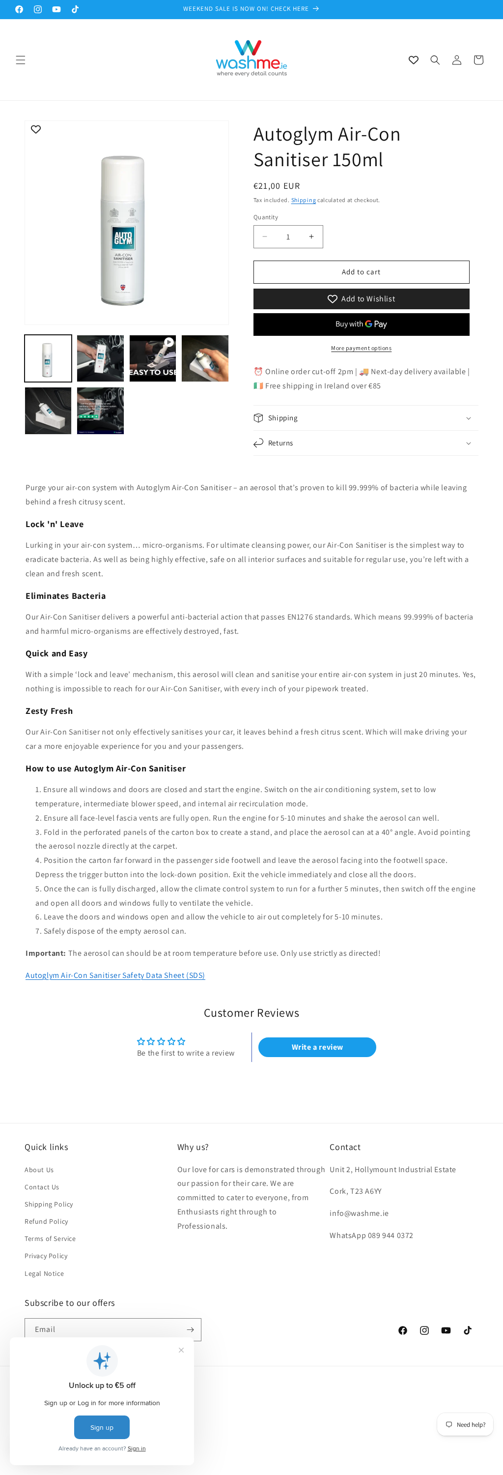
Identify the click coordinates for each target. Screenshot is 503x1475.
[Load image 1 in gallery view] (48, 358)
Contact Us (42, 1186)
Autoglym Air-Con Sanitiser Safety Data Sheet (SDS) (115, 975)
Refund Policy (46, 1221)
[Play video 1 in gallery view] (152, 358)
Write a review (317, 1047)
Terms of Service (50, 1238)
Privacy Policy (46, 1255)
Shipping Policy (49, 1204)
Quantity (265, 217)
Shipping (303, 200)
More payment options (361, 348)
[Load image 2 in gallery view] (100, 358)
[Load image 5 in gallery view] (100, 410)
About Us (39, 1169)
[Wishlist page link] (414, 60)
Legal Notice (44, 1273)
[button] (20, 60)
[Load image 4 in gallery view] (48, 410)
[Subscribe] (190, 1329)
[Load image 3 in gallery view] (204, 358)
